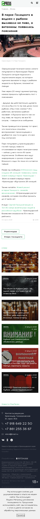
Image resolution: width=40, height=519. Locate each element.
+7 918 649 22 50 (18, 423)
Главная (5, 9)
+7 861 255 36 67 (18, 429)
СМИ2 (4, 248)
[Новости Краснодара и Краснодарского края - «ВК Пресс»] (6, 3)
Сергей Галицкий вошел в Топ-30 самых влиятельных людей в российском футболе (18, 208)
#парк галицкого (13, 237)
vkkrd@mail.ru (11, 434)
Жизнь (12, 9)
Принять (21, 515)
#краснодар (10, 231)
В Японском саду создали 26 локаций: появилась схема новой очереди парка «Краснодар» (19, 173)
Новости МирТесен (10, 404)
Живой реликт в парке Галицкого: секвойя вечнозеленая (16, 190)
